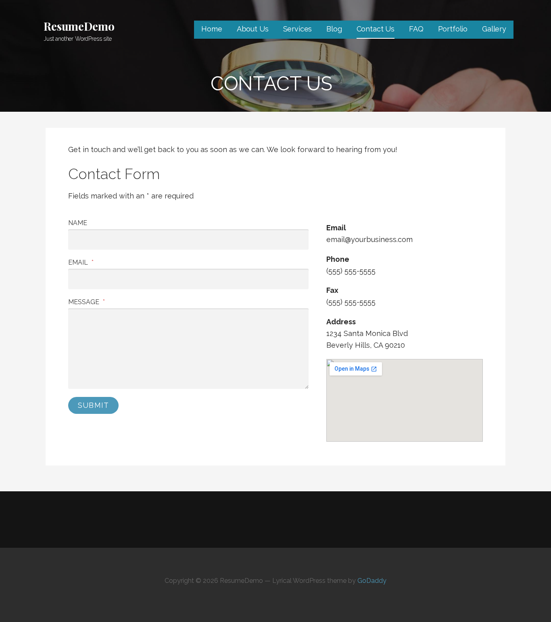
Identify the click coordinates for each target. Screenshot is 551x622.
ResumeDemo (79, 26)
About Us (253, 29)
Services (297, 29)
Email (81, 262)
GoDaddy (371, 580)
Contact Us (375, 29)
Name (77, 223)
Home (211, 29)
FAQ (416, 29)
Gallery (494, 29)
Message (86, 302)
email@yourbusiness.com (369, 239)
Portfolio (453, 29)
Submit (93, 405)
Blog (334, 29)
